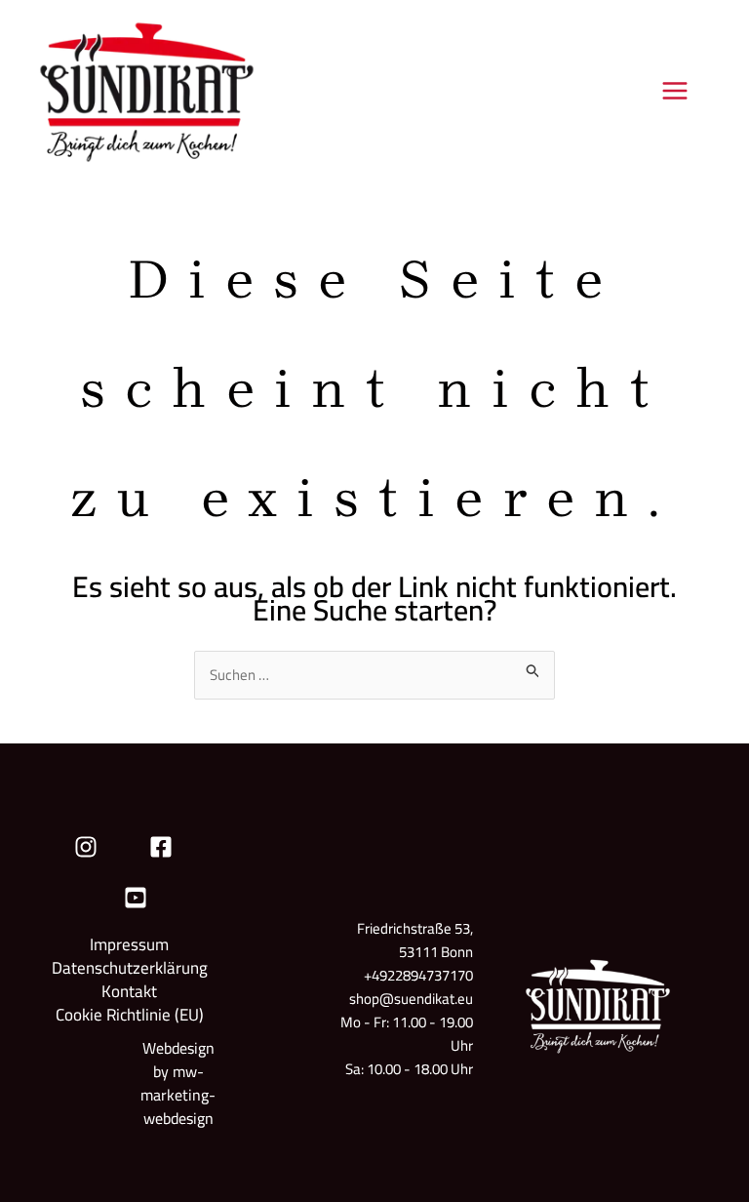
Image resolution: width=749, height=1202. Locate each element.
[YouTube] (135, 897)
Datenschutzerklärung (130, 968)
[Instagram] (85, 846)
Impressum (129, 944)
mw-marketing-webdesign (178, 1095)
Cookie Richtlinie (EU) (130, 1014)
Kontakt (129, 991)
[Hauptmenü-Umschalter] (675, 90)
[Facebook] (161, 846)
